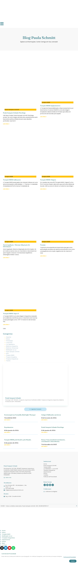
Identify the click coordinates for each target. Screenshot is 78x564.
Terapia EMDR (10, 355)
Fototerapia (9, 340)
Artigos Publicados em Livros (51, 415)
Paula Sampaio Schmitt (12, 351)
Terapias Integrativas (12, 359)
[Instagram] (45, 485)
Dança (8, 339)
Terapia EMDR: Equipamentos (50, 106)
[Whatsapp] (53, 485)
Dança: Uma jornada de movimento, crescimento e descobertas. (53, 440)
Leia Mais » (6, 124)
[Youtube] (50, 485)
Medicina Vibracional (12, 348)
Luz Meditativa (10, 344)
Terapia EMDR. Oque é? (11, 313)
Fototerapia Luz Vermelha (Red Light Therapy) (20, 415)
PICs (7, 353)
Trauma (42, 245)
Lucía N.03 (9, 342)
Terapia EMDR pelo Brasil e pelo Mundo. (17, 440)
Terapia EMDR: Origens (48, 180)
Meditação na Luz (11, 350)
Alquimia (8, 337)
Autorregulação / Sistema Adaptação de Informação (16, 245)
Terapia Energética (11, 357)
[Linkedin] (47, 485)
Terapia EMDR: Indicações (12, 180)
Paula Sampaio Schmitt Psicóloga (14, 113)
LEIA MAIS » (7, 420)
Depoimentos (8, 427)
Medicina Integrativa (12, 346)
